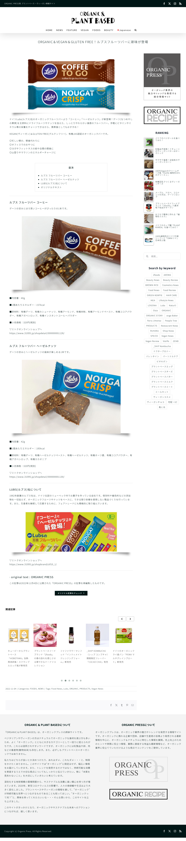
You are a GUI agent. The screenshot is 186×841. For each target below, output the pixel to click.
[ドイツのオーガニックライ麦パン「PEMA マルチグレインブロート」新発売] (97, 635)
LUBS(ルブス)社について (54, 183)
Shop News (168, 330)
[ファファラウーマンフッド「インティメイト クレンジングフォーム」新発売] (45, 635)
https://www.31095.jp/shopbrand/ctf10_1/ (33, 564)
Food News (56, 688)
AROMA (167, 274)
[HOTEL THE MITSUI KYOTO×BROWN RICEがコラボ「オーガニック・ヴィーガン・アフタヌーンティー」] (123, 635)
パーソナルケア (170, 356)
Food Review (169, 290)
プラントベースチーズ (162, 371)
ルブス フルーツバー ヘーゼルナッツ (60, 179)
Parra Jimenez (154, 320)
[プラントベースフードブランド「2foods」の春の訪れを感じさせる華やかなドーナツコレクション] (18, 635)
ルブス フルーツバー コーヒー (56, 175)
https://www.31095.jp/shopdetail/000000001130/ (37, 476)
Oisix (155, 310)
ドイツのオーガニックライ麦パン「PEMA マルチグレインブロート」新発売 (97, 656)
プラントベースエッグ (162, 366)
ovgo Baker (172, 315)
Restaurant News (169, 325)
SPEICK (154, 335)
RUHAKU (154, 330)
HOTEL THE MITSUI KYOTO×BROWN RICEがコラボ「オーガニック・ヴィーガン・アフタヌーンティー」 (123, 660)
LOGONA (152, 305)
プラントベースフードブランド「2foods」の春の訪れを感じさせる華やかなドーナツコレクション (19, 658)
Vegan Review (152, 341)
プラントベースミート (162, 386)
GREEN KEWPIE (154, 295)
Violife (166, 341)
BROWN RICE (152, 285)
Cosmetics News (170, 285)
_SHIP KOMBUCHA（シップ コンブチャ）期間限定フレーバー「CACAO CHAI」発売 (71, 656)
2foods (156, 274)
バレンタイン (152, 356)
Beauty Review (170, 279)
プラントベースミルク (162, 381)
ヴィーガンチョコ (155, 402)
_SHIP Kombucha (162, 346)
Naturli (172, 305)
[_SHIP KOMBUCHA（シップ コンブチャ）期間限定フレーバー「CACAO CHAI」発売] (71, 635)
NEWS (41, 688)
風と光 (162, 407)
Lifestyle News (166, 300)
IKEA (153, 300)
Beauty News (152, 279)
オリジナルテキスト (51, 187)
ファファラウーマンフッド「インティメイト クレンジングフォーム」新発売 (45, 656)
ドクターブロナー (162, 351)
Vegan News (97, 688)
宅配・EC (172, 402)
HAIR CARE (171, 295)
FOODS (33, 688)
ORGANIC (73, 688)
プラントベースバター (162, 376)
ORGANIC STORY (154, 315)
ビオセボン (162, 361)
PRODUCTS (85, 688)
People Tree (171, 320)
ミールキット (162, 391)
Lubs (66, 688)
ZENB (176, 341)
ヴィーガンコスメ (162, 396)
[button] (136, 30)
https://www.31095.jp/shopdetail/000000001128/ (37, 333)
